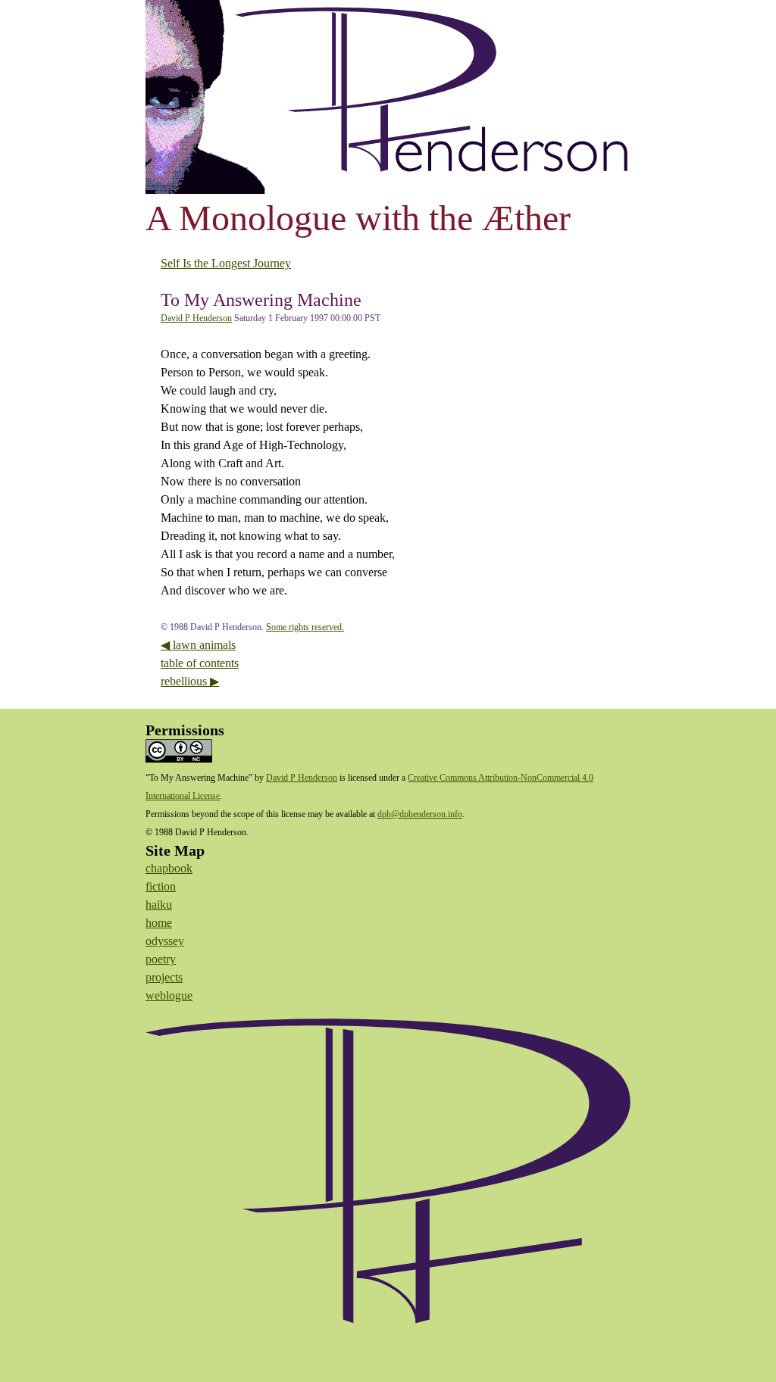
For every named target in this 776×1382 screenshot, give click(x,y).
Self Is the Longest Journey (226, 263)
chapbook (169, 868)
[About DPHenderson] (388, 1187)
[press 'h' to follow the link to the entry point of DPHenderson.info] (388, 97)
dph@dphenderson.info (419, 814)
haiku (159, 904)
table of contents (200, 663)
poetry (161, 959)
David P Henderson (196, 318)
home (159, 922)
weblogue (169, 995)
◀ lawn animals (198, 644)
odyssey (165, 940)
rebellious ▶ (190, 681)
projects (164, 977)
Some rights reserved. (305, 627)
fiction (161, 886)
